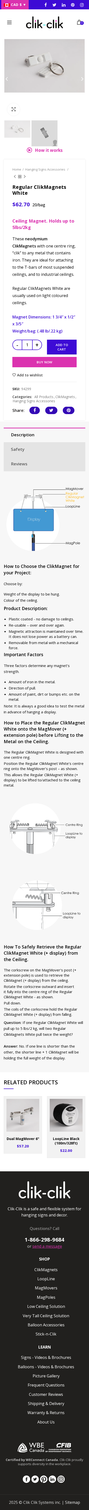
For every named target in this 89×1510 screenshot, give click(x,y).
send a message (47, 1246)
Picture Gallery (46, 1376)
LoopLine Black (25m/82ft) (66, 1141)
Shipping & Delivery (46, 1403)
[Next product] (24, 176)
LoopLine (46, 1279)
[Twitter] (51, 410)
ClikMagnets (65, 397)
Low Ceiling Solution (46, 1306)
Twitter (54, 4)
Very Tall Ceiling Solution (46, 1315)
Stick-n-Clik (46, 1334)
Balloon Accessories (46, 1325)
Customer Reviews (46, 1394)
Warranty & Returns (46, 1412)
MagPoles (46, 1297)
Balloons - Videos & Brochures (46, 1367)
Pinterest (72, 4)
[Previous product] (14, 176)
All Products (43, 397)
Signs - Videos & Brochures (46, 1357)
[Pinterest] (68, 410)
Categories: (22, 397)
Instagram (63, 4)
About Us (46, 1422)
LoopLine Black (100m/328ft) (23, 1141)
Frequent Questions (46, 1385)
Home (16, 169)
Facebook (45, 4)
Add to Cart (62, 347)
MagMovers (46, 1288)
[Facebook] (34, 410)
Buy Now (44, 362)
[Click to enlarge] (13, 109)
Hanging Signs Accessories (45, 169)
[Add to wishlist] (35, 1103)
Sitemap (72, 1502)
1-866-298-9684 (44, 1239)
